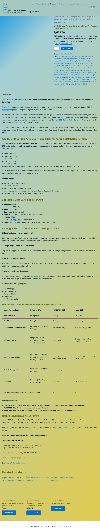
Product (61, 4)
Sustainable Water (74, 4)
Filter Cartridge (71, 17)
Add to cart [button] (9, 513)
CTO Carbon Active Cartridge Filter (72, 120)
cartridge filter (58, 61)
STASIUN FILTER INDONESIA (14, 11)
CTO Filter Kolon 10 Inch (71, 79)
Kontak (85, 4)
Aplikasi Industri (34, 12)
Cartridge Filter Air (69, 61)
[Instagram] (92, 9)
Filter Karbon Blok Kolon (70, 82)
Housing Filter (15, 220)
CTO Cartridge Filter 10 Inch (76, 75)
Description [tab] (6, 95)
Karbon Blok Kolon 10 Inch (78, 84)
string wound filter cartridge (68, 427)
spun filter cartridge (32, 427)
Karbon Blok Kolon (63, 84)
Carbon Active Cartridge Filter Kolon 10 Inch (76, 58)
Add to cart (67, 48)
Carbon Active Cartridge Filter (67, 56)
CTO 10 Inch (61, 72)
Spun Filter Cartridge (84, 17)
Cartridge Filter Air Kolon (79, 65)
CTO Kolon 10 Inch (86, 79)
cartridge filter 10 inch (39, 276)
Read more (58, 509)
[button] (65, 4)
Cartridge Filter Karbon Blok (78, 68)
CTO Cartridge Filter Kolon (73, 77)
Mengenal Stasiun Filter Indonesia (46, 4)
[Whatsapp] (91, 6)
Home (31, 4)
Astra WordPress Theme (66, 526)
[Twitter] (94, 6)
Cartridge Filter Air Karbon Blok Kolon (69, 63)
